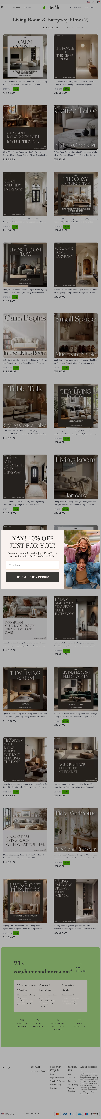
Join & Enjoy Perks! (33, 577)
